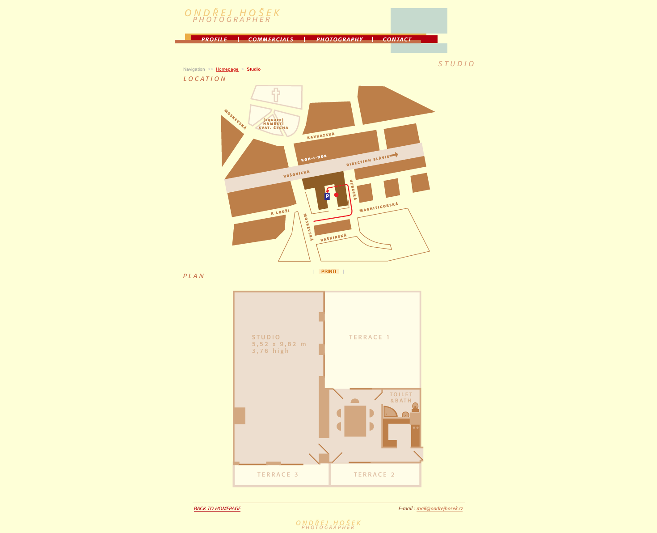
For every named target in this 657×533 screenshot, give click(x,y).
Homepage (227, 69)
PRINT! (329, 271)
